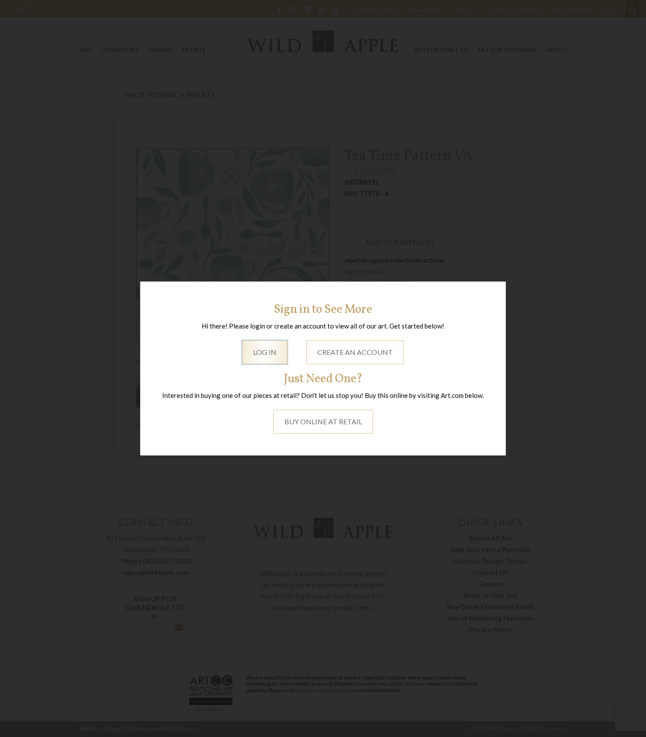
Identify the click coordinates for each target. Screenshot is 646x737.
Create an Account (355, 352)
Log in (264, 352)
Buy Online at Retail (323, 421)
